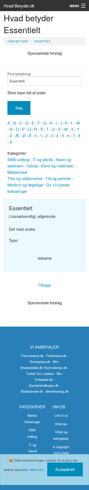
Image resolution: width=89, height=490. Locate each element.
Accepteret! (65, 469)
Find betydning (19, 73)
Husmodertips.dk (55, 367)
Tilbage (44, 285)
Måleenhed (17, 172)
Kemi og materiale (57, 166)
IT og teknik (43, 159)
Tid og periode (58, 178)
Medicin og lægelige (25, 185)
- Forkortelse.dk (55, 355)
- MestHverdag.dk (56, 391)
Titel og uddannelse (24, 178)
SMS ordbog (18, 159)
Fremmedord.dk (32, 355)
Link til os (61, 415)
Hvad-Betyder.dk (19, 5)
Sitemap (61, 423)
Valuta (32, 166)
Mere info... (38, 469)
